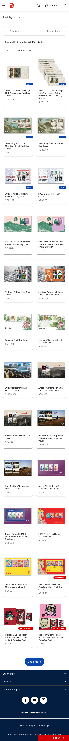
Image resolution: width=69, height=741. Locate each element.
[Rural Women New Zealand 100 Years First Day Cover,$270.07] (18, 224)
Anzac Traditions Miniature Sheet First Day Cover (50, 389)
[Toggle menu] (4, 5)
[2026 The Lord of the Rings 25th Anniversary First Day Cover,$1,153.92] (18, 72)
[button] (34, 31)
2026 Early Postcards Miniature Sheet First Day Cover (17, 146)
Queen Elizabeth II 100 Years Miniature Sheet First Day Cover (17, 536)
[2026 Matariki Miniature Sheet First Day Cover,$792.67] (18, 176)
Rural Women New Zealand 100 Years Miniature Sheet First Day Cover (51, 244)
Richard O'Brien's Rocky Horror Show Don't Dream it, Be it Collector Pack (17, 637)
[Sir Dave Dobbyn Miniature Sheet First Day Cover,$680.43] (51, 274)
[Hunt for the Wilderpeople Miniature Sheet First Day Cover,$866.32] (51, 418)
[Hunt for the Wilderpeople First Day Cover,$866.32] (18, 468)
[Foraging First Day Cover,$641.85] (18, 322)
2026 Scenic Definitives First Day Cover (16, 389)
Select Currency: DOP (33, 712)
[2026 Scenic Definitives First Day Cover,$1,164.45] (18, 370)
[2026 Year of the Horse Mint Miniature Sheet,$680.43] (18, 566)
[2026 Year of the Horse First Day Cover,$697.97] (51, 516)
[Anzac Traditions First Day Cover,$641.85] (18, 418)
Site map (44, 725)
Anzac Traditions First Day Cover (17, 437)
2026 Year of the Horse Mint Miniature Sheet (16, 585)
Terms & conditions (17, 734)
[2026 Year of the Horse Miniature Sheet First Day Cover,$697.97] (51, 566)
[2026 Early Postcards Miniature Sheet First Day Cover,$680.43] (18, 125)
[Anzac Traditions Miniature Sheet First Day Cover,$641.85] (51, 370)
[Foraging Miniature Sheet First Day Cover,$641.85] (51, 322)
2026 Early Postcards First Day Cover (50, 144)
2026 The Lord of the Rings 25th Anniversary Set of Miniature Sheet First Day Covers (50, 94)
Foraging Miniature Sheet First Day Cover (50, 341)
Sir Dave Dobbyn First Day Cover (17, 293)
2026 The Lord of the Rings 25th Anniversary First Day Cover (17, 93)
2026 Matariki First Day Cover (49, 195)
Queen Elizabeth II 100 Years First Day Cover (48, 487)
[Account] (65, 5)
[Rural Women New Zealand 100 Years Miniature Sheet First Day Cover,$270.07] (51, 224)
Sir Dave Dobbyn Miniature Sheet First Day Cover (51, 293)
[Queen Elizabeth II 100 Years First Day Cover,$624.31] (51, 468)
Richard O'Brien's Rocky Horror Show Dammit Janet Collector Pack (51, 637)
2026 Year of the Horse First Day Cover (49, 535)
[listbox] (27, 50)
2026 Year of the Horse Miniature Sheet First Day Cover (50, 587)
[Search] (38, 5)
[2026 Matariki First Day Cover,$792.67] (51, 176)
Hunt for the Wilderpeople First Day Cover (17, 487)
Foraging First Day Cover (16, 340)
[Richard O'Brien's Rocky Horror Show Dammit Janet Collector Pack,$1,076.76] (51, 617)
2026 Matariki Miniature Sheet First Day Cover (16, 195)
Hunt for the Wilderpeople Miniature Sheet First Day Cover (50, 438)
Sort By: (10, 50)
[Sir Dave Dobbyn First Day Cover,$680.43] (18, 274)
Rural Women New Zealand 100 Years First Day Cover (17, 243)
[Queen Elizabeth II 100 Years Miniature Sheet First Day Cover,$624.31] (18, 516)
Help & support (28, 725)
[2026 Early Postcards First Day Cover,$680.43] (51, 125)
